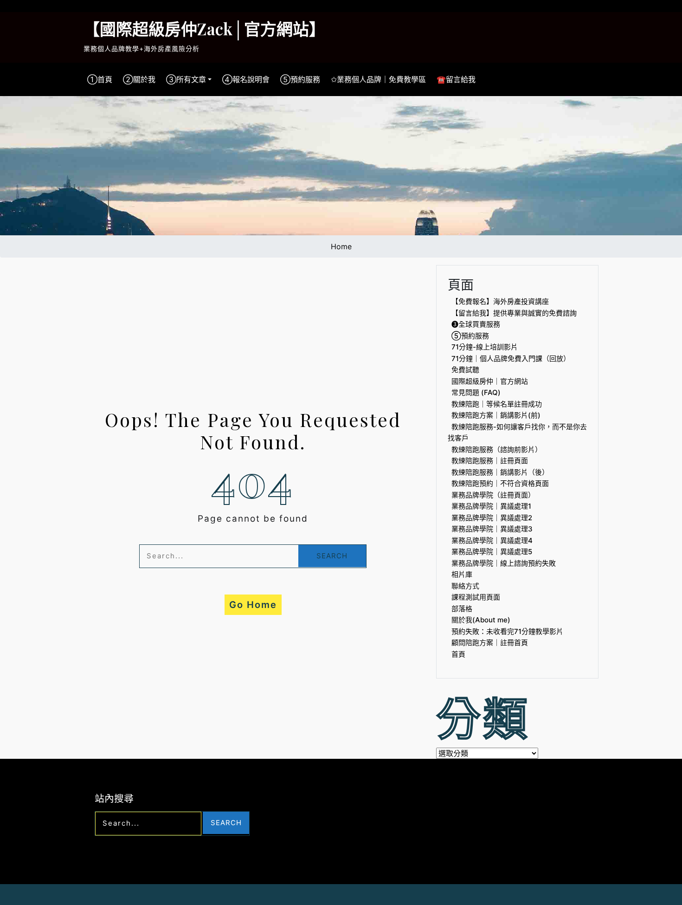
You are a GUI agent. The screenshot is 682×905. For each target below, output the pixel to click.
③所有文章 (186, 79)
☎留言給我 (456, 79)
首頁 (458, 654)
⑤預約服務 (300, 79)
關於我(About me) (480, 619)
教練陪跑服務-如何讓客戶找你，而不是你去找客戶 (517, 432)
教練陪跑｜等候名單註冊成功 (496, 404)
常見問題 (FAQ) (476, 392)
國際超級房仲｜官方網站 (489, 381)
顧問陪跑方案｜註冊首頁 (489, 642)
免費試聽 (465, 369)
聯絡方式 (465, 586)
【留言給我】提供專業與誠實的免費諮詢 (514, 313)
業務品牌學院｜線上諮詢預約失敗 (503, 563)
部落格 (461, 608)
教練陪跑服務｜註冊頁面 (489, 460)
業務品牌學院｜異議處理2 (491, 517)
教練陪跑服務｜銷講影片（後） (500, 472)
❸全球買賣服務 (475, 324)
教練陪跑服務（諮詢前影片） (496, 449)
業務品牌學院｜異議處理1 (491, 506)
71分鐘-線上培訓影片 (484, 347)
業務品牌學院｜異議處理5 (491, 551)
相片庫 (461, 574)
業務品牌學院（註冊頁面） (493, 495)
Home (341, 246)
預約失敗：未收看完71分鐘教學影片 (507, 631)
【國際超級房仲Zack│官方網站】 (204, 28)
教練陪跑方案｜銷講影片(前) (495, 415)
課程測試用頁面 (475, 597)
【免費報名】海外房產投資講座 (500, 301)
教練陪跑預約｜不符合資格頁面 (500, 483)
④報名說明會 (246, 79)
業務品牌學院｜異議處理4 (492, 540)
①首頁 (99, 79)
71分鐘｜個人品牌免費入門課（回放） (510, 358)
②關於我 (139, 79)
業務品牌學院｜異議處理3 (492, 528)
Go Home (253, 604)
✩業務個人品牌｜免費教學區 (378, 79)
